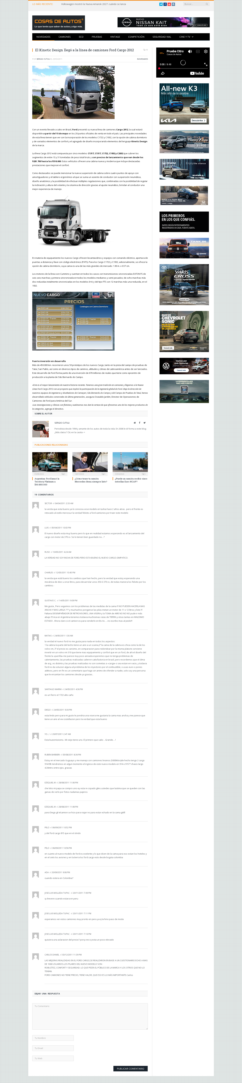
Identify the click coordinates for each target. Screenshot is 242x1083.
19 (146, 49)
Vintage (115, 36)
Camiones (65, 36)
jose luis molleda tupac (57, 893)
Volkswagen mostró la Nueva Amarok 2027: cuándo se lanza (93, 4)
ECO (81, 36)
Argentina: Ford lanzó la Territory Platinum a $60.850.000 (47, 481)
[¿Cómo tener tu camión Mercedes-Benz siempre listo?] (90, 463)
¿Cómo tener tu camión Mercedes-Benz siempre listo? (91, 480)
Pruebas (97, 36)
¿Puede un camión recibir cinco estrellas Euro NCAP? (131, 480)
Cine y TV (184, 36)
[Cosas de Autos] (58, 22)
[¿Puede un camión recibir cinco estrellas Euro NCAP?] (130, 463)
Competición (136, 36)
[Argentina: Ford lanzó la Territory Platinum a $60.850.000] (49, 463)
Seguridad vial (162, 36)
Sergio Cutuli (43, 59)
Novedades (43, 36)
